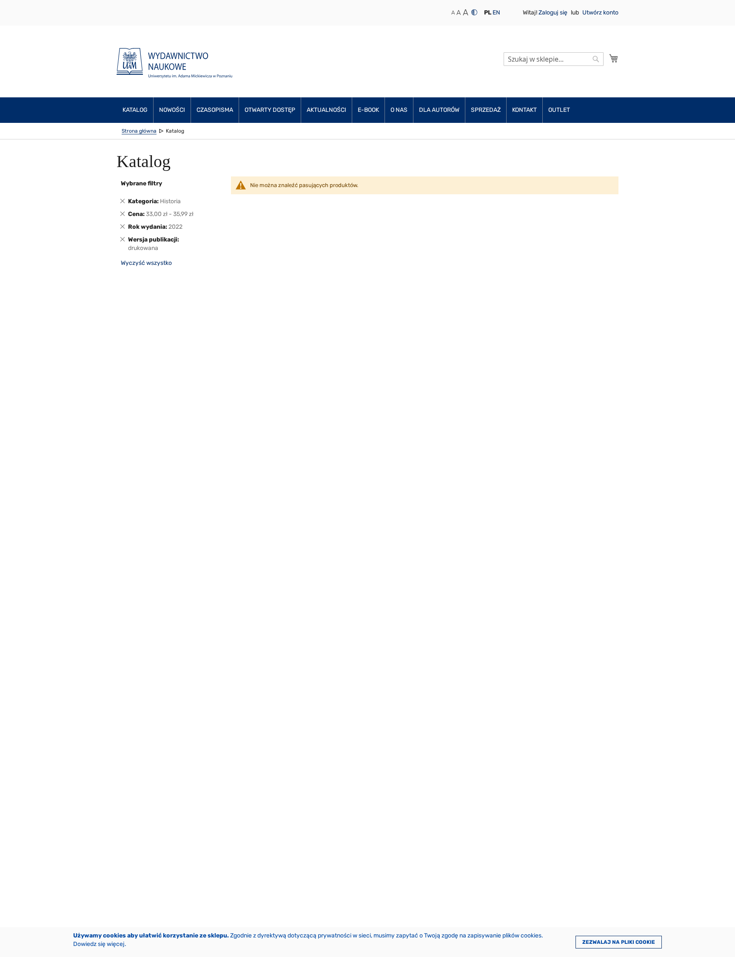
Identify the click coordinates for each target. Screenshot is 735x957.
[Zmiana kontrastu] (474, 12)
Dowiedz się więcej (99, 944)
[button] (487, 13)
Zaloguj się (553, 12)
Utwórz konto (600, 12)
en (496, 12)
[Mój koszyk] (613, 58)
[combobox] (554, 59)
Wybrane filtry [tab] (141, 183)
